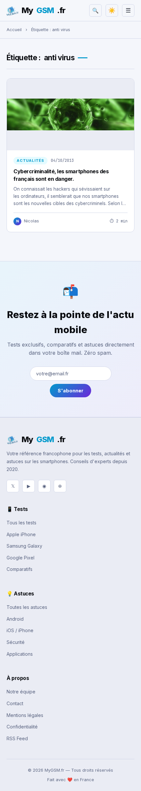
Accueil (14, 29)
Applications (20, 654)
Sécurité (16, 642)
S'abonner (70, 390)
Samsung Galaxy (24, 546)
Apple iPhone (21, 534)
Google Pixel (20, 557)
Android (15, 619)
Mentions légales (25, 715)
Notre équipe (21, 691)
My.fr (43, 10)
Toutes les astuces (27, 607)
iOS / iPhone (20, 630)
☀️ (111, 10)
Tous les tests (21, 522)
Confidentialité (22, 726)
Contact (15, 703)
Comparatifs (19, 569)
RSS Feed (17, 738)
